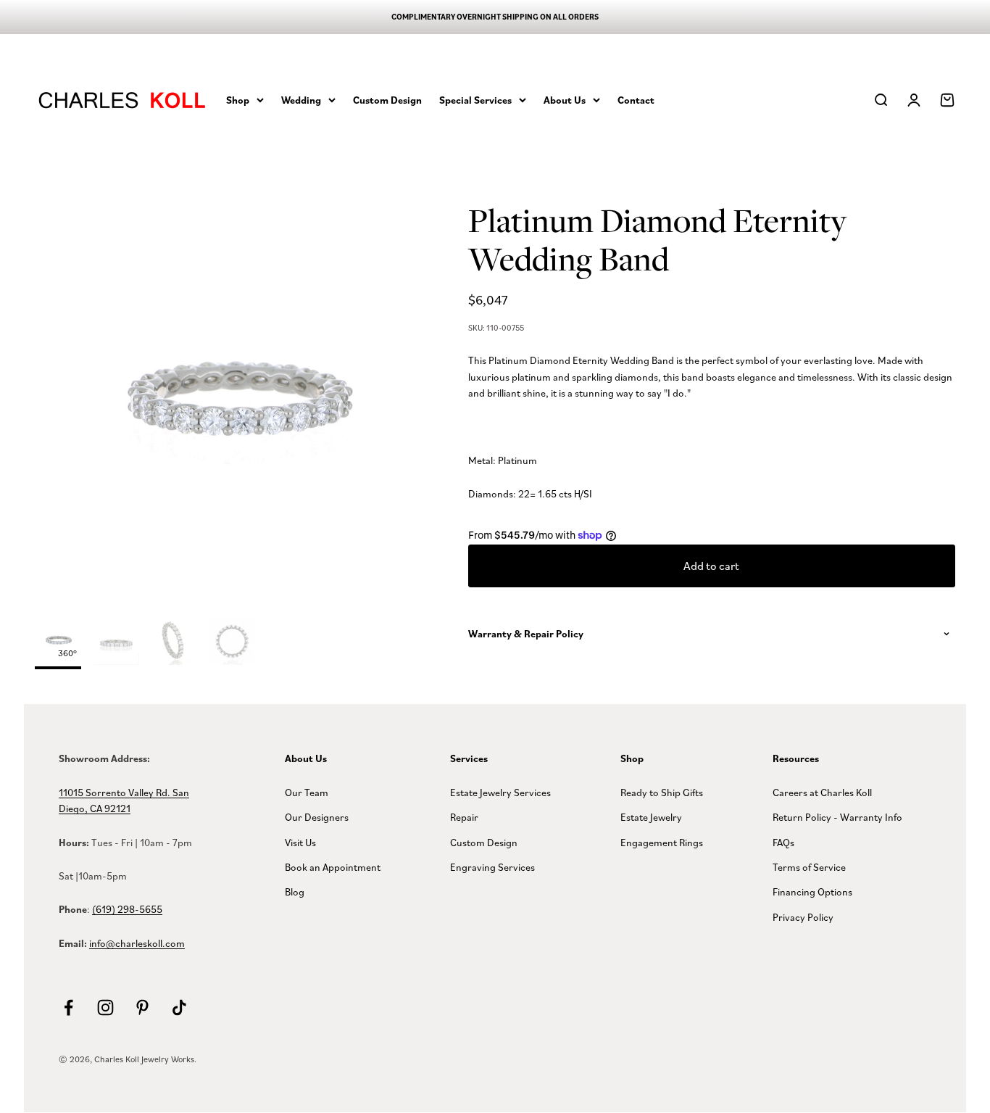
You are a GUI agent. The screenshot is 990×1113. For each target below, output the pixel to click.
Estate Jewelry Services (500, 792)
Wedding (301, 99)
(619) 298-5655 (127, 909)
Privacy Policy (803, 917)
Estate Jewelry (651, 817)
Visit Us (300, 842)
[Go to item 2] (174, 643)
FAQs (783, 842)
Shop (237, 99)
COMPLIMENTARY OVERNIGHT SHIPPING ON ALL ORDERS (495, 17)
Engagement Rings (661, 842)
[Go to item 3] (232, 643)
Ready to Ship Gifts (661, 792)
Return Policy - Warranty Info (837, 817)
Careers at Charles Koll (822, 792)
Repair (464, 817)
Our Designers (317, 817)
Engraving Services (492, 867)
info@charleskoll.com (137, 943)
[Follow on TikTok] (179, 1007)
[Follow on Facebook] (68, 1007)
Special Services (475, 99)
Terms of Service (809, 867)
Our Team (306, 792)
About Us (565, 99)
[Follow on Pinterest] (142, 1007)
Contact (635, 99)
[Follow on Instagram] (105, 1007)
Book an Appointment (332, 867)
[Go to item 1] (116, 643)
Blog (294, 891)
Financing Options (812, 891)
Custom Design (387, 99)
